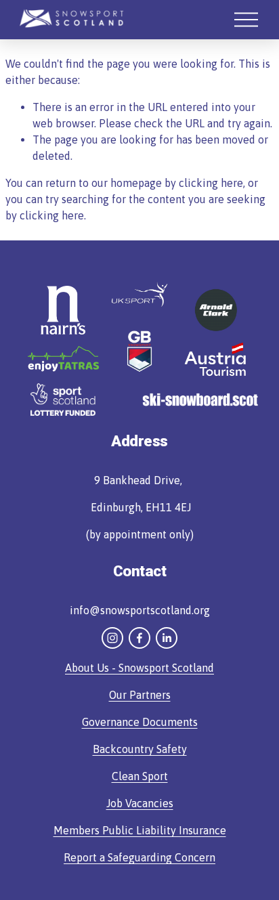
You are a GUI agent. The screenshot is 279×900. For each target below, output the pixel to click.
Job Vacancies (139, 803)
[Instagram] (112, 638)
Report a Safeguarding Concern (139, 857)
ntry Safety (160, 749)
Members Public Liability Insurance (139, 830)
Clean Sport (140, 776)
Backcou (113, 749)
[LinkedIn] (166, 638)
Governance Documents (140, 722)
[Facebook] (139, 638)
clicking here (211, 183)
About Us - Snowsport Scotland (139, 668)
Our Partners (140, 695)
